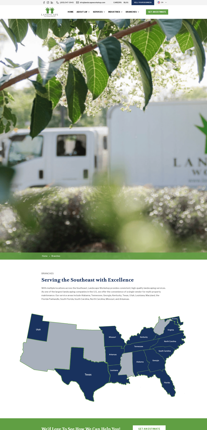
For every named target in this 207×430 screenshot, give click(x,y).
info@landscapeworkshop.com (92, 3)
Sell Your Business (143, 2)
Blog (126, 3)
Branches (131, 12)
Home (71, 12)
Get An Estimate (157, 12)
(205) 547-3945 (67, 3)
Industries (114, 12)
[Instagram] (48, 3)
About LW (82, 12)
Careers (117, 3)
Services (98, 12)
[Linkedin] (52, 3)
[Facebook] (44, 3)
